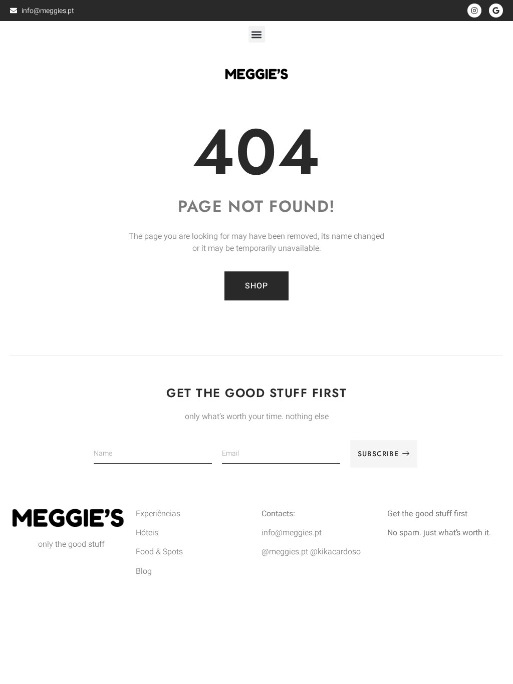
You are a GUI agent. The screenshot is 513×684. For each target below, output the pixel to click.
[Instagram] (474, 11)
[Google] (496, 11)
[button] (256, 34)
